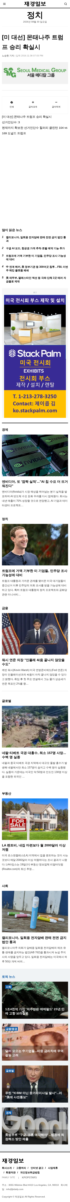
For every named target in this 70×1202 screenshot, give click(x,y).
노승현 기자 (8, 55)
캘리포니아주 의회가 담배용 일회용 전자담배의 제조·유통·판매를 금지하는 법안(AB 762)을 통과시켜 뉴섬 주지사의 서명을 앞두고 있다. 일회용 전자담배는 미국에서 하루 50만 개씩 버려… (34, 954)
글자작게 (56, 107)
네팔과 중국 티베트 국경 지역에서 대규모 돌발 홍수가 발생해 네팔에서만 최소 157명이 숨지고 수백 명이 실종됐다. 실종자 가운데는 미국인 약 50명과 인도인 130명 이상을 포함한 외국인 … (34, 770)
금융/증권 (11, 1029)
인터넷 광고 (37, 1167)
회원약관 (11, 1172)
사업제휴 (53, 1167)
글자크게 (33, 107)
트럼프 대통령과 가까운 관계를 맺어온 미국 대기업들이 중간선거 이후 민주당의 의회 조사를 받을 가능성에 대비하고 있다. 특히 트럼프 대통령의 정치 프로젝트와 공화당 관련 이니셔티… (34, 588)
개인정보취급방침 (30, 1172)
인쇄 (12, 107)
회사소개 (7, 1167)
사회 (8, 987)
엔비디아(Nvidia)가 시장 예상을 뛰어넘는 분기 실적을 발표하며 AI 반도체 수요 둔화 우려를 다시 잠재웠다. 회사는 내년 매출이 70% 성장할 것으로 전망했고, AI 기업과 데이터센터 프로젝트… (35, 498)
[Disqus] (35, 185)
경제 (8, 1112)
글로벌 (10, 1070)
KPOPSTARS (29, 1177)
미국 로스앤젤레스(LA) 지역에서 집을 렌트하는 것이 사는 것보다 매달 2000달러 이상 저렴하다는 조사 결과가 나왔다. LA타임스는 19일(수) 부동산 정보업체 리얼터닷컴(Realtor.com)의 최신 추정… (35, 862)
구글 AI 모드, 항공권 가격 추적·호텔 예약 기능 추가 (35, 248)
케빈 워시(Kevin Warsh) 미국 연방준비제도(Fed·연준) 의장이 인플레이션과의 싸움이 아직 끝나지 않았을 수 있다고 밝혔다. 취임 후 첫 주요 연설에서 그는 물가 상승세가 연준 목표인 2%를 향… (34, 677)
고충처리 (21, 1167)
